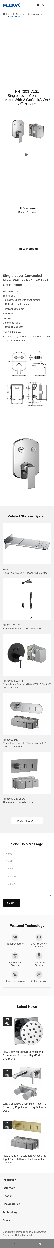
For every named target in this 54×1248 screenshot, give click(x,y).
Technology (10, 1212)
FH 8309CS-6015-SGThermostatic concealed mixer (18, 801)
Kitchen (7, 1196)
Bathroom (19, 14)
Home (9, 14)
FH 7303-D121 (13, 16)
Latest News (27, 1007)
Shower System (35, 14)
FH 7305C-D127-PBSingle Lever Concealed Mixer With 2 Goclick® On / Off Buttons (27, 684)
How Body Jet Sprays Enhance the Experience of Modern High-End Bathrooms (23, 1055)
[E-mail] (13, 1243)
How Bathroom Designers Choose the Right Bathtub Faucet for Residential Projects (24, 1159)
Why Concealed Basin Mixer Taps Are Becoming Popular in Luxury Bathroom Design (25, 1107)
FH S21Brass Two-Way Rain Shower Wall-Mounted (25, 571)
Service (7, 1220)
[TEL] (40, 1243)
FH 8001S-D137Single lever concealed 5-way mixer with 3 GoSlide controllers (24, 743)
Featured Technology (27, 926)
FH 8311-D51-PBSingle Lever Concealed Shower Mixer (22, 627)
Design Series (11, 1204)
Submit (11, 903)
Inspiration (9, 1179)
